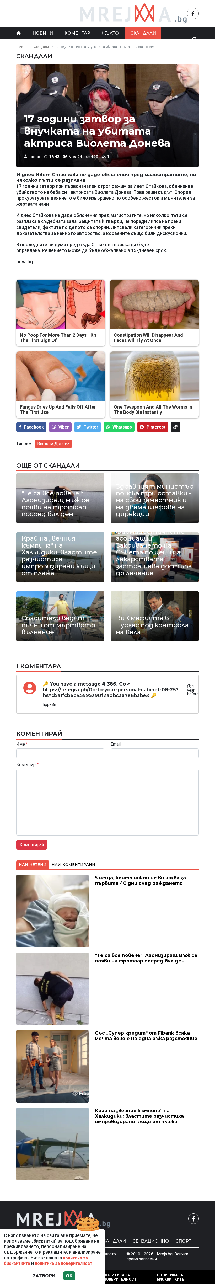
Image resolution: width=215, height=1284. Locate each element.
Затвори (44, 1276)
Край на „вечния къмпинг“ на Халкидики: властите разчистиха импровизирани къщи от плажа (59, 555)
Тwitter (91, 427)
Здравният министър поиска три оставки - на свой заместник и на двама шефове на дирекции (155, 500)
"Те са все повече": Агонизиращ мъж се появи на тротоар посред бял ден (55, 504)
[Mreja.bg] (63, 1218)
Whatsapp (122, 427)
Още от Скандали (48, 465)
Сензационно (150, 1241)
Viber (63, 427)
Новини (43, 33)
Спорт (183, 1241)
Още (27, 45)
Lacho (34, 156)
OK (69, 1276)
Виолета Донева (53, 443)
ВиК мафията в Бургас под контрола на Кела (152, 625)
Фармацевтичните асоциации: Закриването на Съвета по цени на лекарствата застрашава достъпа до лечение (154, 552)
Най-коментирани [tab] (73, 864)
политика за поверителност (63, 1263)
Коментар (77, 33)
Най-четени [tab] (32, 864)
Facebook (34, 427)
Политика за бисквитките (170, 1277)
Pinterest (156, 427)
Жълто (110, 33)
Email (116, 744)
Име (22, 744)
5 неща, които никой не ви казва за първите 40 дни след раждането (140, 880)
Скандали (143, 33)
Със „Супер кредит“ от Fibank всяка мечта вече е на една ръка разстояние (146, 1035)
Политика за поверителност (120, 1277)
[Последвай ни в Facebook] (193, 13)
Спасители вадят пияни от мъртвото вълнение (58, 625)
